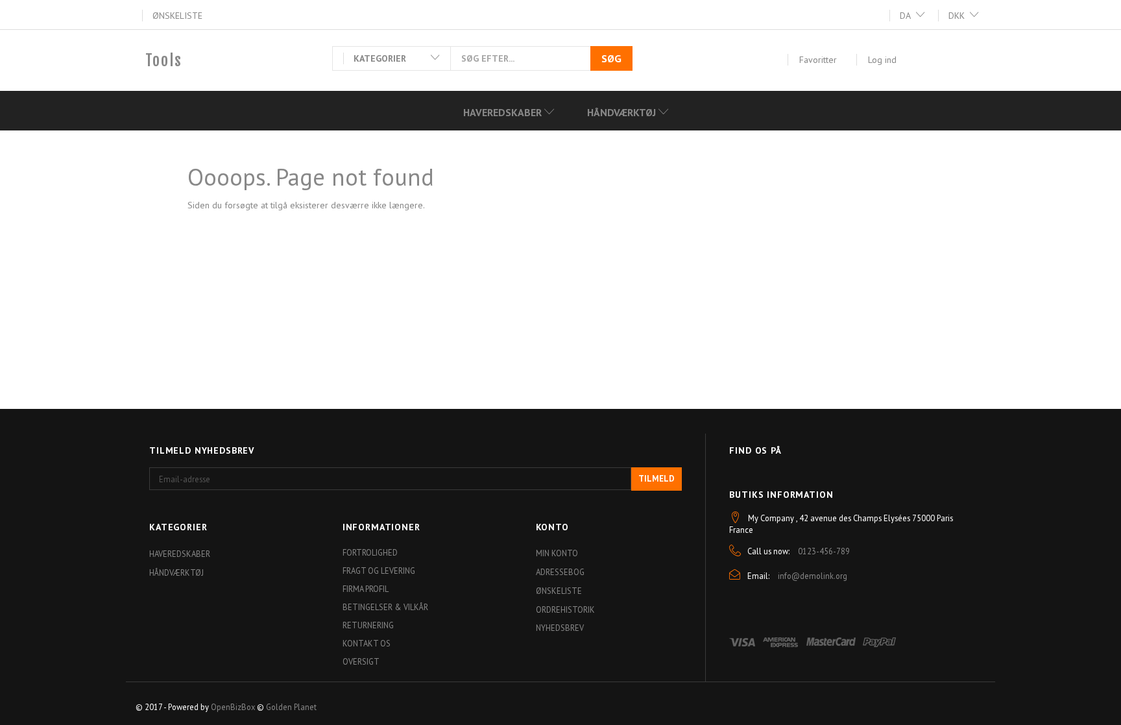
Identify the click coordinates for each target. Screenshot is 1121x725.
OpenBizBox (233, 707)
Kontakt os (367, 643)
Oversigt (361, 661)
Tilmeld (656, 478)
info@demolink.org (812, 576)
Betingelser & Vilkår (385, 607)
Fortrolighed (370, 552)
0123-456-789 (824, 551)
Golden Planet (291, 707)
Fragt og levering (379, 570)
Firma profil (366, 589)
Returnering (368, 625)
